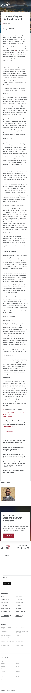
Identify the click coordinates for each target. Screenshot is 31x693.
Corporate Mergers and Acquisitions (21, 632)
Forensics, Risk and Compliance (6, 638)
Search (23, 3)
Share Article (9, 431)
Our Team (18, 596)
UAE (2, 676)
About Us (3, 596)
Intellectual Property (20, 638)
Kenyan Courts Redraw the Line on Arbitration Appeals (13, 471)
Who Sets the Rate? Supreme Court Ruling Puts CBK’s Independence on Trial (14, 442)
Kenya (17, 666)
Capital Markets (19, 627)
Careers (17, 608)
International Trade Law (7, 641)
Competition (4, 631)
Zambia (3, 679)
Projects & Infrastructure (5, 644)
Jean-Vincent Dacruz (9, 426)
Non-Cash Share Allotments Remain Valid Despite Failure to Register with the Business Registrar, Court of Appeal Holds (14, 464)
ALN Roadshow (5, 615)
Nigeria (3, 671)
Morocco (17, 668)
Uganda (17, 676)
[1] (15, 50)
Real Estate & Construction (19, 644)
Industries (4, 602)
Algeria (3, 661)
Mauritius (3, 668)
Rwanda (17, 671)
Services (3, 605)
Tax (2, 648)
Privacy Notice (19, 611)
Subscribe (7, 535)
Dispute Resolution (6, 635)
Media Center (4, 608)
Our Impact (4, 599)
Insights (17, 605)
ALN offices (18, 602)
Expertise (18, 599)
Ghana (17, 663)
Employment (18, 635)
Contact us (18, 615)
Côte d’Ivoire (18, 661)
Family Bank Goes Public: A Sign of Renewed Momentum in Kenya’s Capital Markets (13, 449)
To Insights (11, 28)
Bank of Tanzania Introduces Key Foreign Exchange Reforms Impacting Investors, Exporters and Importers (14, 456)
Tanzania (17, 674)
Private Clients (19, 641)
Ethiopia (3, 663)
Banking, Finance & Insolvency (6, 628)
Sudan (2, 674)
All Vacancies (4, 611)
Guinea (3, 666)
